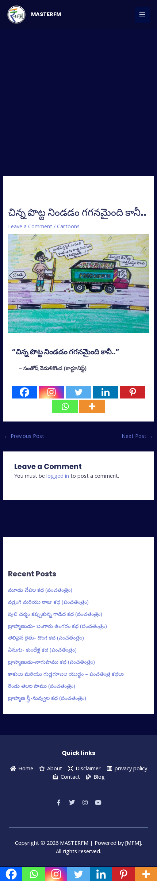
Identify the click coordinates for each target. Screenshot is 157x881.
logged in (57, 475)
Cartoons (68, 226)
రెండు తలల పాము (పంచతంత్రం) (41, 685)
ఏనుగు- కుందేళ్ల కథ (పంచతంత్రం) (42, 649)
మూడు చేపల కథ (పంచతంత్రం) (40, 589)
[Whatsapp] (65, 406)
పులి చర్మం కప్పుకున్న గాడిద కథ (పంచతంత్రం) (55, 613)
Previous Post (24, 435)
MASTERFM (46, 14)
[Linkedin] (105, 392)
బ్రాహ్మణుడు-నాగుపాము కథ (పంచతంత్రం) (51, 661)
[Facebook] (24, 392)
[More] (92, 406)
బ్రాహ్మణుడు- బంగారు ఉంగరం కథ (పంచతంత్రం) (57, 625)
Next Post (137, 435)
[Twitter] (78, 392)
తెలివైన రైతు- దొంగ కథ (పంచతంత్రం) (46, 637)
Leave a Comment (30, 226)
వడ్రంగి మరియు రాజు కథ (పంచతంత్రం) (48, 601)
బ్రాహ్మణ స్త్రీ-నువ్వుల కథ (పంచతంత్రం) (47, 697)
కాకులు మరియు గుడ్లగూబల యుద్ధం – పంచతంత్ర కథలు (66, 673)
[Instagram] (51, 392)
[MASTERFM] (16, 14)
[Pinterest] (132, 392)
